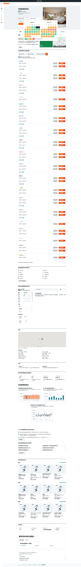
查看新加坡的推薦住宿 (62, 501)
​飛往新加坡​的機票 (23, 545)
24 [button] (32, 34)
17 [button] (32, 31)
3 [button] (53, 27)
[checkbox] (23, 317)
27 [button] (44, 36)
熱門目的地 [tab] (26, 539)
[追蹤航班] (1, 17)
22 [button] (27, 34)
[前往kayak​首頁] (6, 3)
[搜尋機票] (1, 6)
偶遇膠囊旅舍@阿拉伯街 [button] (22, 474)
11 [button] (34, 29)
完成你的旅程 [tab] (22, 539)
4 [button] (34, 27)
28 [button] (25, 36)
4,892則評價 (24, 11)
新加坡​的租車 (37, 545)
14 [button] (25, 31)
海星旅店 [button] (44, 494)
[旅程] (1, 20)
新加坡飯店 (51, 545)
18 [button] (34, 31)
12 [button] (36, 29)
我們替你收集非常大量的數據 (24, 558)
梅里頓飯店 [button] (32, 494)
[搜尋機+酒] (1, 12)
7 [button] (25, 29)
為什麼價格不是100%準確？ (23, 560)
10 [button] (32, 29)
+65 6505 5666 (20, 14)
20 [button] (38, 31)
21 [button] (25, 34)
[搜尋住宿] (1, 8)
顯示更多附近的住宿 (63, 462)
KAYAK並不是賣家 (22, 556)
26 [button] (36, 34)
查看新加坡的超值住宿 (62, 482)
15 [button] (27, 31)
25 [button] (34, 34)
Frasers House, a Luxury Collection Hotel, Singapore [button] (36, 513)
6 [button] (44, 29)
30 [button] (29, 36)
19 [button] (36, 31)
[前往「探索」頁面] (1, 15)
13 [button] (44, 31)
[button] (80, 1)
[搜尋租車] (1, 10)
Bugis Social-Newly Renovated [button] (59, 494)
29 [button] (27, 36)
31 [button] (53, 36)
